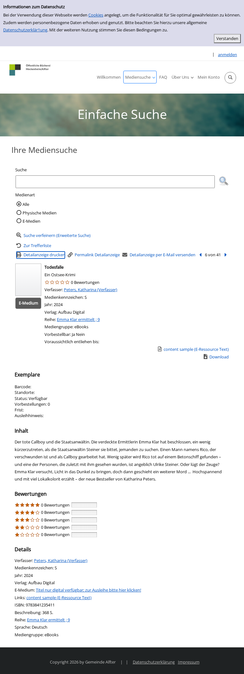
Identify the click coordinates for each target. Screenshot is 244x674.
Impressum (189, 662)
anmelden (227, 54)
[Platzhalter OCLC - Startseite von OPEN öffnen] (30, 70)
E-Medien (31, 221)
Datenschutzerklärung (154, 662)
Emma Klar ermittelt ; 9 (78, 319)
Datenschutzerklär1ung (25, 30)
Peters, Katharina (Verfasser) (90, 289)
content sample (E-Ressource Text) (59, 597)
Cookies (95, 15)
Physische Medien (40, 213)
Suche (21, 170)
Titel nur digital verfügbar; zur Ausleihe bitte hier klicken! (88, 590)
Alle (26, 204)
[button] (230, 77)
